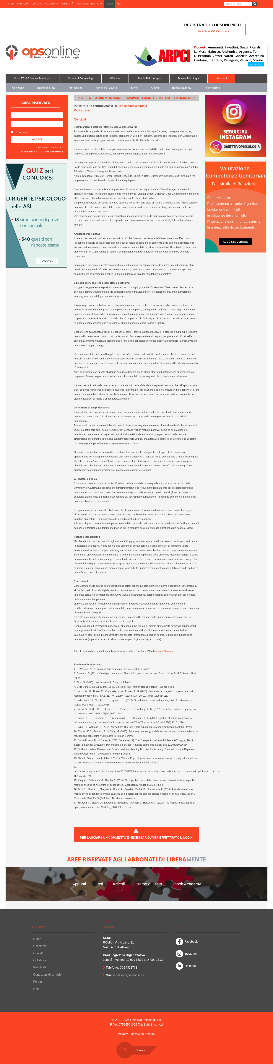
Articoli (155, 87)
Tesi (99, 884)
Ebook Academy (181, 87)
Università (18, 87)
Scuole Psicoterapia (149, 78)
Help (119, 4)
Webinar (115, 78)
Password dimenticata (50, 147)
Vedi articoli (82, 110)
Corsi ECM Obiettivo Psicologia (32, 78)
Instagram (190, 953)
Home (10, 4)
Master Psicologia (188, 78)
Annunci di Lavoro (106, 87)
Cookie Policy (146, 1033)
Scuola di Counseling (80, 78)
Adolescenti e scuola (132, 105)
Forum (109, 4)
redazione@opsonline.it (128, 975)
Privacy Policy (127, 1033)
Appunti (79, 884)
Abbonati (221, 78)
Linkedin (190, 965)
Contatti (37, 4)
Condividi (80, 119)
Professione (75, 87)
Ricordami (21, 132)
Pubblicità (67, 4)
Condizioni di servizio (89, 4)
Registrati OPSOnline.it (212, 25)
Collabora (51, 4)
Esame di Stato (46, 87)
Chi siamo (22, 4)
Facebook (191, 941)
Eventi (134, 87)
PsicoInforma (212, 87)
